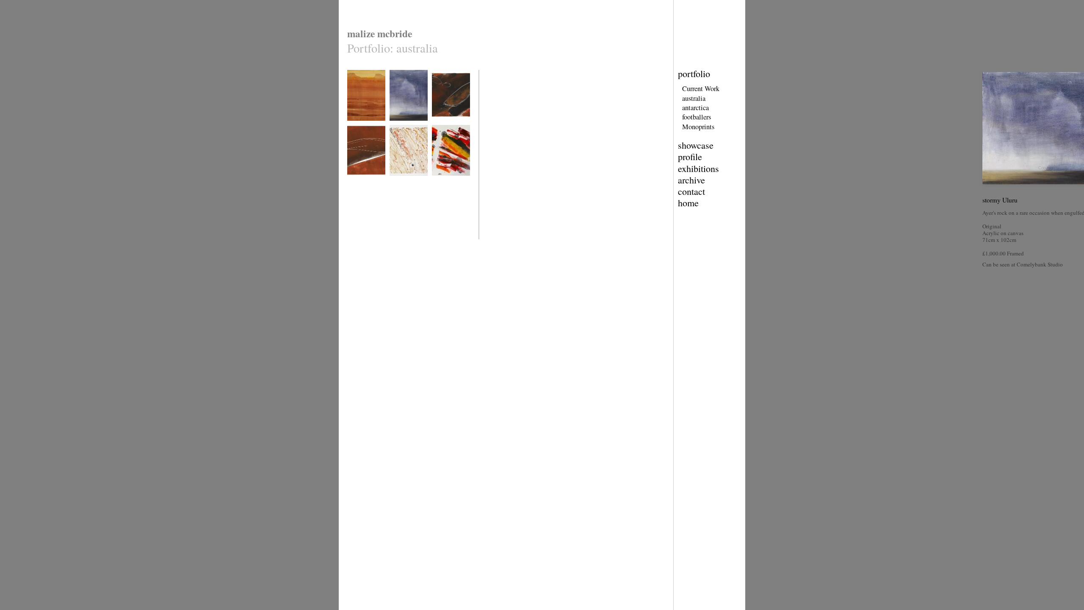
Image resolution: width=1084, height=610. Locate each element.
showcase (695, 145)
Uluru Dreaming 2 (450, 126)
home (688, 203)
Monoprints (698, 126)
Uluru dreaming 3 (364, 181)
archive (691, 180)
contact (691, 191)
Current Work (700, 88)
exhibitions (698, 168)
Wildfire (440, 181)
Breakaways (359, 126)
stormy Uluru (403, 126)
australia (693, 98)
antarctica (695, 107)
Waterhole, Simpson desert (405, 184)
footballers (696, 117)
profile (690, 156)
